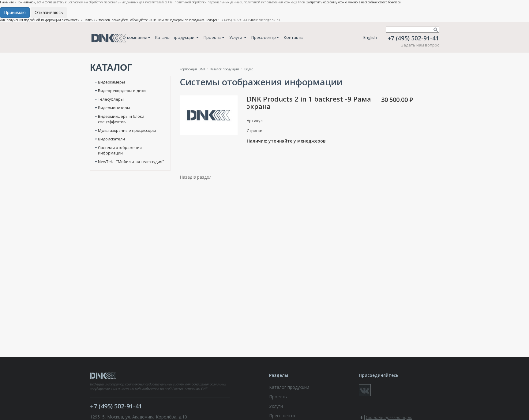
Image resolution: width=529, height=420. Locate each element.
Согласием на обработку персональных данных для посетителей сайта (120, 2)
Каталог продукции (175, 37)
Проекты (212, 37)
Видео (248, 69)
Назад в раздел (196, 177)
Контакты (293, 37)
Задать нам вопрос (420, 45)
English (370, 37)
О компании (134, 37)
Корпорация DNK (192, 69)
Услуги (236, 37)
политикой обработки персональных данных (208, 2)
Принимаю (15, 12)
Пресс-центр (263, 37)
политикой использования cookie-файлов (274, 2)
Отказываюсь (49, 12)
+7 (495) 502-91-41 (233, 20)
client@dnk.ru (269, 20)
